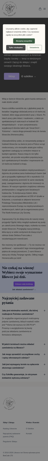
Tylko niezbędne (16, 47)
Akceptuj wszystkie (24, 41)
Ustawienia (34, 47)
